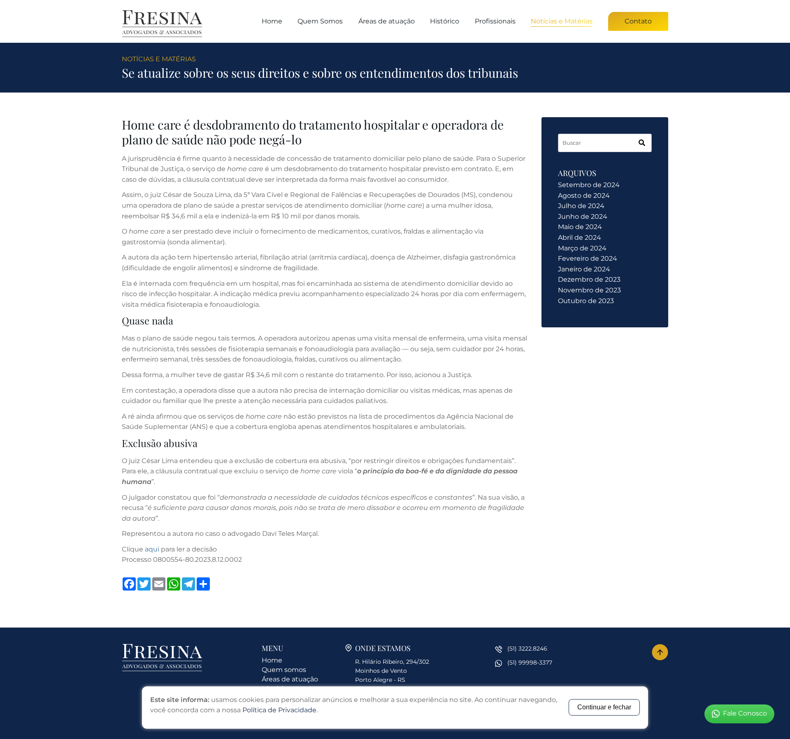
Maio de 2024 (580, 227)
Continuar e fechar (604, 707)
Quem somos (284, 670)
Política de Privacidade (279, 710)
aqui (152, 549)
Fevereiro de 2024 (587, 258)
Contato (638, 21)
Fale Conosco (745, 713)
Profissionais (495, 21)
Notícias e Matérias (561, 21)
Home (272, 21)
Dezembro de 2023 (589, 279)
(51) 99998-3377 (529, 662)
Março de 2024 (582, 248)
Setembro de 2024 (589, 185)
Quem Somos (320, 21)
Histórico (444, 21)
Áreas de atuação (386, 21)
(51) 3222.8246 (527, 648)
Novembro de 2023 (589, 290)
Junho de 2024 (582, 216)
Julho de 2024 (581, 206)
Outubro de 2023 (586, 301)
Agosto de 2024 (584, 195)
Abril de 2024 (579, 237)
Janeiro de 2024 (584, 269)
